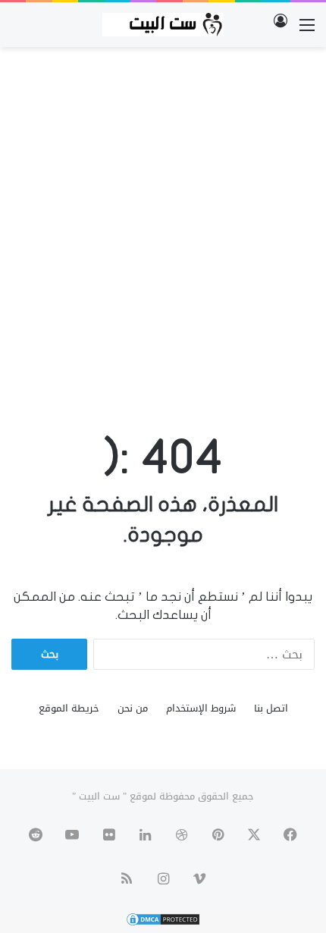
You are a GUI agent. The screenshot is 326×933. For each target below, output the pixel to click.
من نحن (133, 708)
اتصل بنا (271, 708)
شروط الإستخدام (201, 708)
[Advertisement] (163, 225)
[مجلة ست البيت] (163, 24)
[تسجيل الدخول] (280, 31)
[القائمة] (307, 31)
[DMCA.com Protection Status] (163, 923)
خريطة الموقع (69, 708)
